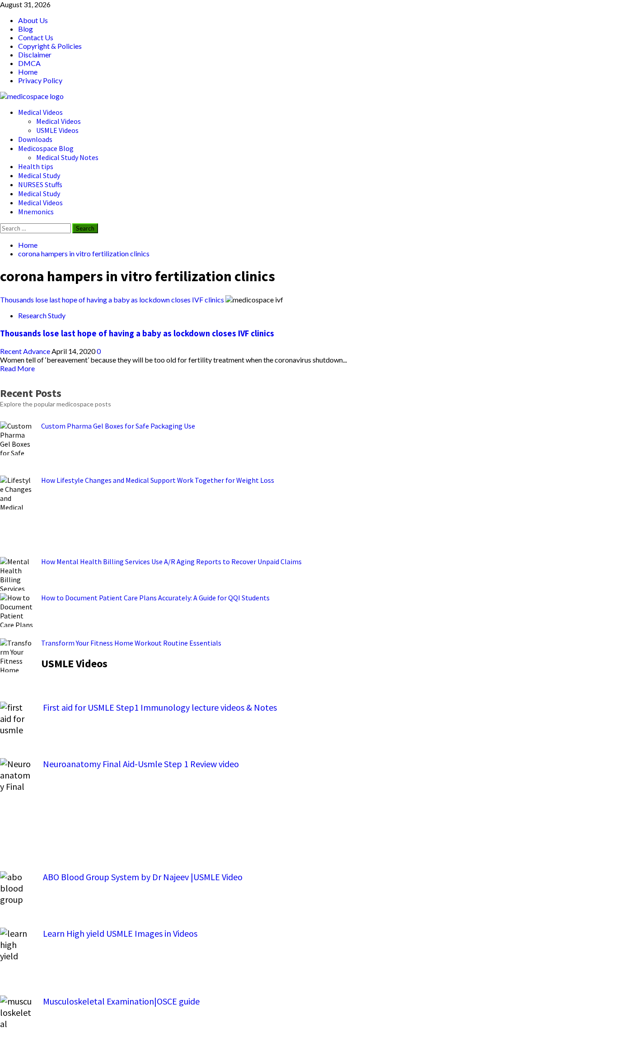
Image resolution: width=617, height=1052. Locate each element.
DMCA (29, 63)
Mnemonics (36, 211)
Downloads (35, 139)
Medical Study (39, 175)
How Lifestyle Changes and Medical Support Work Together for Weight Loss (157, 480)
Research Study (41, 315)
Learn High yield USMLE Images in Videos (120, 933)
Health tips (35, 166)
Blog (25, 28)
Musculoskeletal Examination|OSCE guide (121, 1001)
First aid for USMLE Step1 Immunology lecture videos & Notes (160, 707)
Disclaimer (34, 54)
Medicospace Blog (46, 148)
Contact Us (35, 37)
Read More (17, 368)
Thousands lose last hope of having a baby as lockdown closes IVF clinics (112, 299)
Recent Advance (25, 351)
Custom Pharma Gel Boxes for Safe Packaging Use (118, 425)
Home (27, 71)
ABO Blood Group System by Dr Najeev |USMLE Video (143, 876)
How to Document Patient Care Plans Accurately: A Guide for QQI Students (155, 597)
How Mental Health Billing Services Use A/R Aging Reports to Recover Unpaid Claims (171, 561)
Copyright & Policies (50, 46)
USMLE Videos (57, 130)
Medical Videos (40, 112)
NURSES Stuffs (40, 184)
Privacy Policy (40, 80)
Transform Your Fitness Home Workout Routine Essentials (131, 642)
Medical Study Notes (67, 157)
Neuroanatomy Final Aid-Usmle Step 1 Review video (141, 763)
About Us (33, 20)
